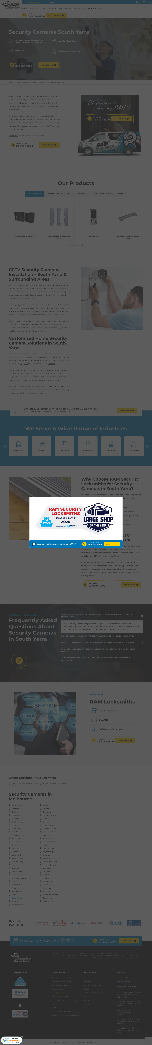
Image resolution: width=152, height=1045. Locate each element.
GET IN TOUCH (112, 544)
